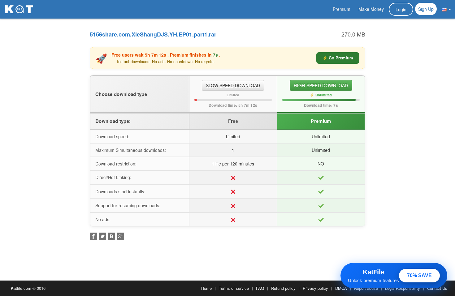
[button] (446, 9)
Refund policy (283, 288)
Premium (341, 9)
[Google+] (120, 236)
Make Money (371, 9)
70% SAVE (419, 275)
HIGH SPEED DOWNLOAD (321, 85)
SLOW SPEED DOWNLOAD (233, 85)
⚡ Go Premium (338, 58)
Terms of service (234, 288)
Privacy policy (315, 288)
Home (206, 288)
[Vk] (111, 236)
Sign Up (426, 9)
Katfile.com (21, 288)
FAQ (260, 288)
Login (401, 9)
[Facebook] (93, 236)
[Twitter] (102, 236)
